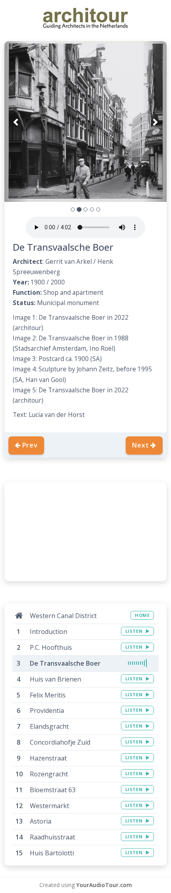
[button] (16, 121)
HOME (142, 615)
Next (140, 445)
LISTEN (134, 631)
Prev (30, 445)
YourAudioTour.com (104, 885)
